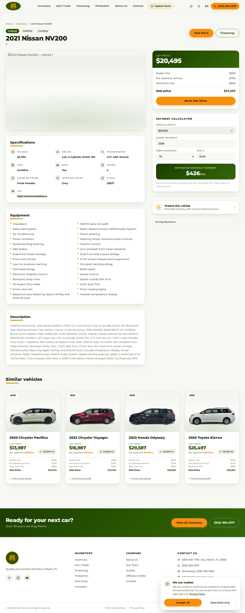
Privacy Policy (137, 608)
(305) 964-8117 (224, 522)
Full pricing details (22, 479)
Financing (83, 6)
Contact (138, 6)
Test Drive (201, 33)
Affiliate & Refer (136, 575)
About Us (121, 6)
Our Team (132, 565)
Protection (102, 6)
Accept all (183, 602)
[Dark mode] (198, 6)
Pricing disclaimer (165, 222)
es (206, 6)
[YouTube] (27, 577)
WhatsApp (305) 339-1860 (198, 571)
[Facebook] (9, 577)
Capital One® (163, 5)
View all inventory (189, 522)
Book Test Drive (196, 100)
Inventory (44, 6)
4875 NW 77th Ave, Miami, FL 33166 (204, 559)
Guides (130, 570)
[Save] (47, 397)
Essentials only (220, 602)
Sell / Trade (63, 6)
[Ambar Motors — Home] (13, 6)
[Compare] (191, 6)
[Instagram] (18, 577)
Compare (81, 586)
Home (9, 23)
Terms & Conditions (115, 608)
